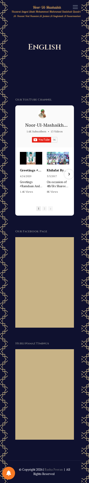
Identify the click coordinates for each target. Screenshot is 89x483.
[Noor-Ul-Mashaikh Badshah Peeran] (42, 113)
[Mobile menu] (75, 7)
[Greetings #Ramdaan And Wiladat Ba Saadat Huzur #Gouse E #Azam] (31, 158)
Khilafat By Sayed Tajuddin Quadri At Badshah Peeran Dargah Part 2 (58, 170)
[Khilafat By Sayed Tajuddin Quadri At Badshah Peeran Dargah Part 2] (58, 158)
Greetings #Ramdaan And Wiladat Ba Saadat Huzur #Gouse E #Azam (31, 170)
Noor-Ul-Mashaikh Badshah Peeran (44, 128)
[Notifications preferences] (8, 473)
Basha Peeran (53, 469)
